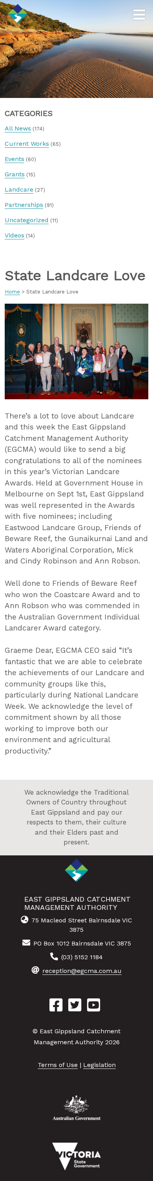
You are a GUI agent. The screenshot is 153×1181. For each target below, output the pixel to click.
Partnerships (24, 204)
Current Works (27, 143)
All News (18, 128)
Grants (15, 174)
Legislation (99, 1065)
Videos (14, 235)
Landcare (19, 189)
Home (12, 292)
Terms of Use (58, 1065)
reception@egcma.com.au (82, 971)
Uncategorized (27, 220)
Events (14, 159)
